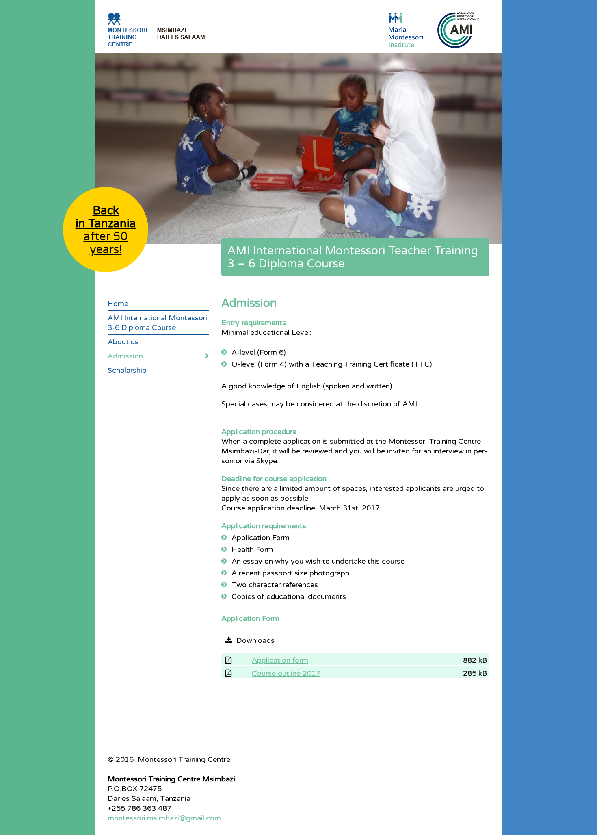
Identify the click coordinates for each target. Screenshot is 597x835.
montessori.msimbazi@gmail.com (164, 817)
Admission (125, 355)
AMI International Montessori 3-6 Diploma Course (157, 322)
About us (123, 341)
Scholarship (127, 370)
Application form (280, 660)
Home (118, 303)
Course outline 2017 (286, 673)
